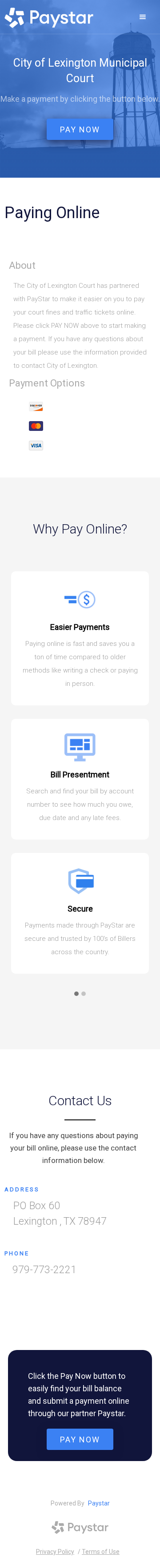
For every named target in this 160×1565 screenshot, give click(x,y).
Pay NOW (80, 129)
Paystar (99, 1503)
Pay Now (80, 1439)
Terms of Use (101, 1551)
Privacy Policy (55, 1551)
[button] (143, 17)
